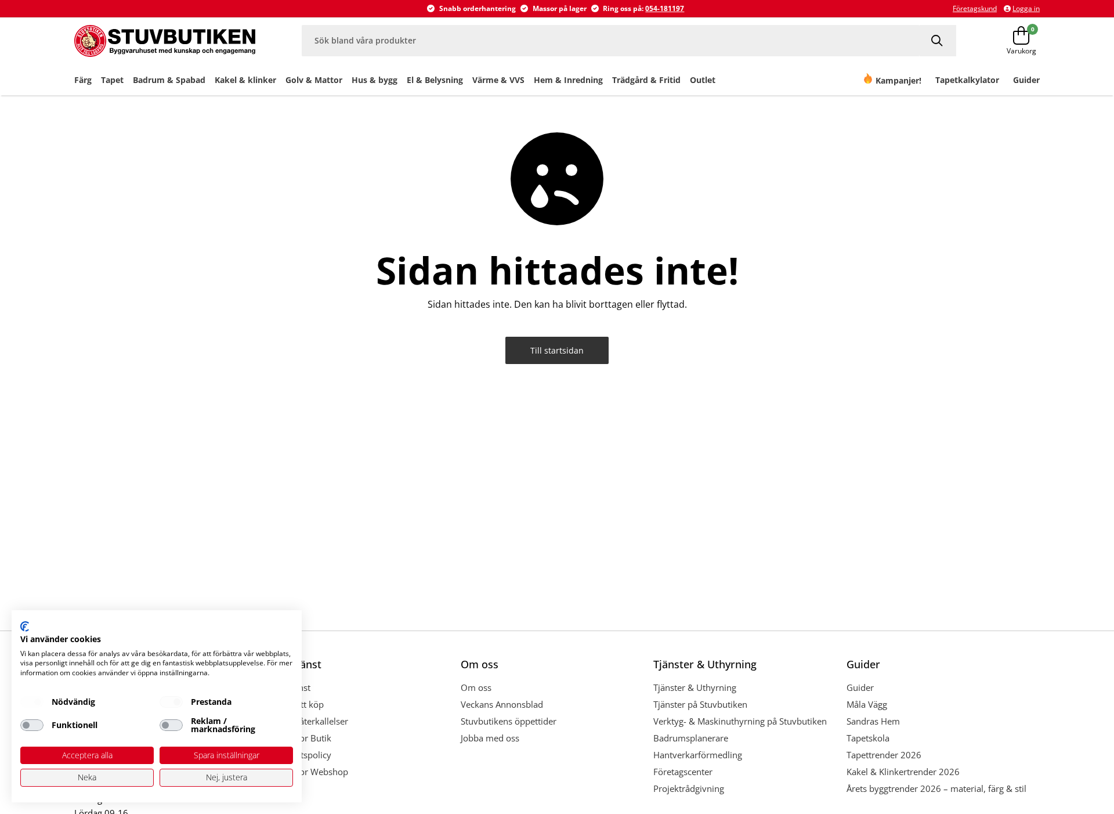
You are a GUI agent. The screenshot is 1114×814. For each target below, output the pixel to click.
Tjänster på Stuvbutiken (700, 704)
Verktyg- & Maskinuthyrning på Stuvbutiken (740, 721)
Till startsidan (557, 350)
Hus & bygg (374, 79)
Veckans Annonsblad (502, 704)
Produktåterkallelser (307, 721)
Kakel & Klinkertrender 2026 (903, 771)
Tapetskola (868, 738)
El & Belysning (435, 79)
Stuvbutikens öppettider (508, 721)
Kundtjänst (288, 687)
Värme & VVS (498, 79)
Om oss (476, 687)
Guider (860, 687)
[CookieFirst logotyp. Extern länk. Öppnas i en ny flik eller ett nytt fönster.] (24, 626)
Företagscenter (682, 771)
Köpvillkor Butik (299, 738)
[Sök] (938, 40)
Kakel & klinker (245, 79)
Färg (83, 79)
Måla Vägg (867, 704)
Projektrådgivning (688, 788)
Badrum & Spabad (169, 79)
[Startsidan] (164, 40)
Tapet (112, 79)
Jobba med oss (490, 738)
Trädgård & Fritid (646, 79)
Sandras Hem (873, 721)
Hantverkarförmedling (697, 755)
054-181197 (664, 8)
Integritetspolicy (299, 755)
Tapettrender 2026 (884, 755)
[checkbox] (32, 702)
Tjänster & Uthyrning (694, 687)
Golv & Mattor (313, 79)
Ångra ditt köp (295, 704)
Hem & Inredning (568, 79)
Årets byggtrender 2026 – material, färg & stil (936, 788)
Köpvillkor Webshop (307, 771)
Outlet (702, 79)
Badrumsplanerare (690, 738)
